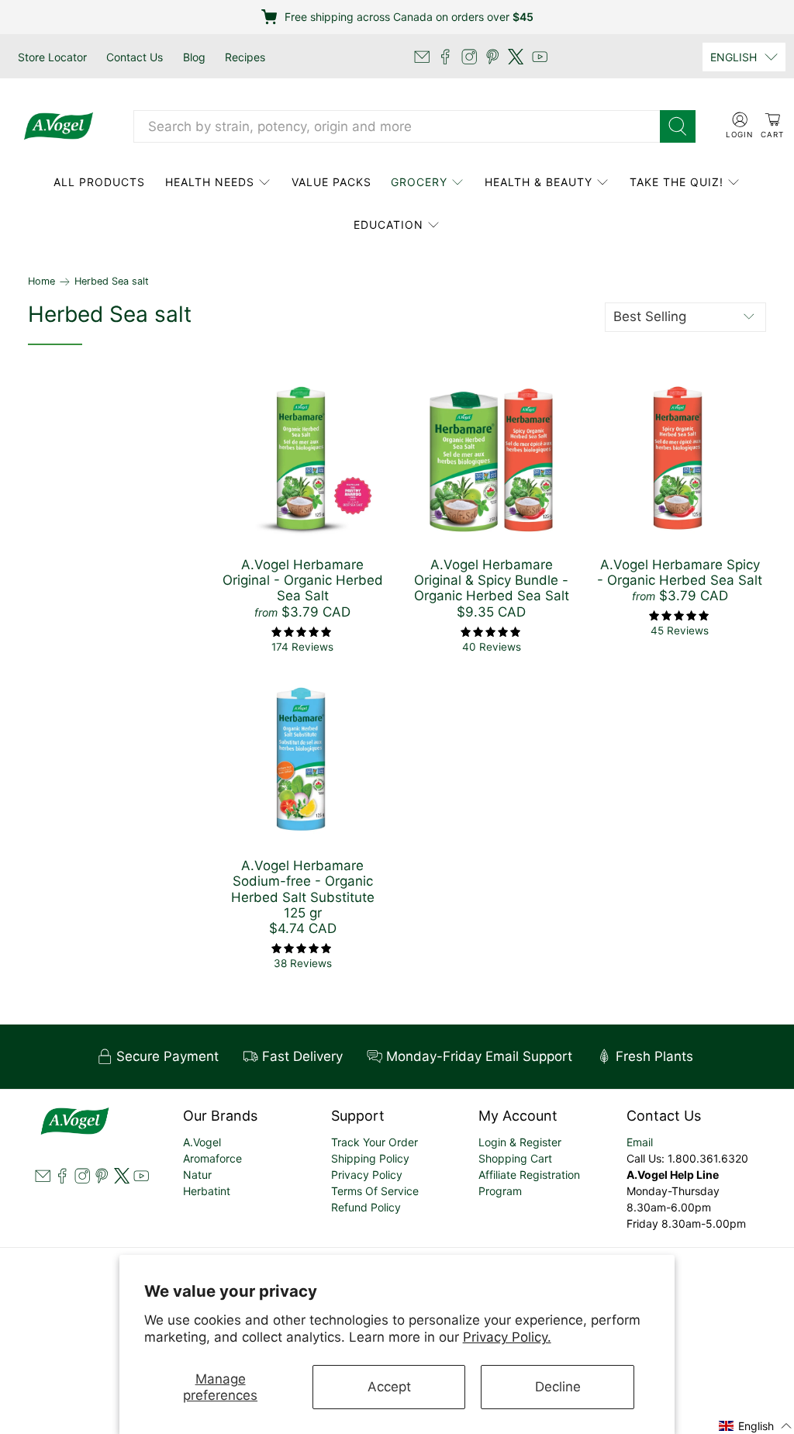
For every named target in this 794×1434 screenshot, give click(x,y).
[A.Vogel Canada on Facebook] (445, 56)
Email (640, 1142)
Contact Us (134, 57)
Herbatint (206, 1190)
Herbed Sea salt (111, 282)
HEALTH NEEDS (209, 181)
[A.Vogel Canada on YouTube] (539, 56)
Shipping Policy (370, 1158)
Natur (197, 1174)
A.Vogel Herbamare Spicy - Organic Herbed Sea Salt (679, 572)
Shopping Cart (515, 1158)
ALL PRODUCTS (99, 181)
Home (41, 282)
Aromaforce (212, 1158)
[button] (755, 1425)
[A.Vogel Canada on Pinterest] (492, 56)
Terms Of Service (375, 1190)
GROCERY (419, 181)
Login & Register (519, 1142)
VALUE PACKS (331, 181)
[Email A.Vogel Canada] (422, 56)
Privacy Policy (366, 1174)
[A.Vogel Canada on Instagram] (469, 56)
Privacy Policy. (507, 1337)
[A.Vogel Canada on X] (515, 56)
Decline (558, 1386)
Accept (389, 1386)
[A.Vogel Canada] (58, 126)
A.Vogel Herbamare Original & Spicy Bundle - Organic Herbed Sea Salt (491, 580)
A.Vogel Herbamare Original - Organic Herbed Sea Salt (303, 580)
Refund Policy (366, 1207)
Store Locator (52, 57)
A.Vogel (202, 1142)
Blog (194, 57)
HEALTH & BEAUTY (538, 181)
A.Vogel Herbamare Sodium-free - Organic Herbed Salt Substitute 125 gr (303, 889)
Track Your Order (374, 1142)
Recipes (245, 57)
